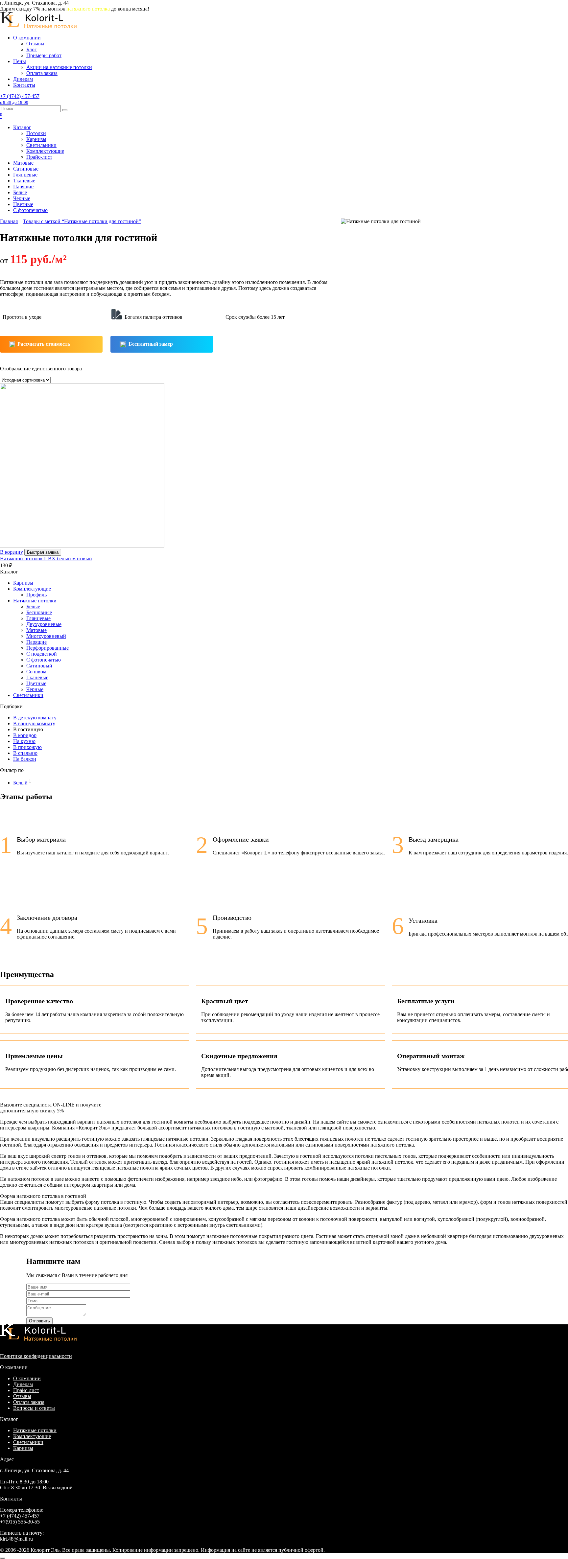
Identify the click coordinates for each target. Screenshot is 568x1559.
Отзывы (35, 43)
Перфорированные (47, 648)
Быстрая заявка (43, 552)
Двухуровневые (43, 624)
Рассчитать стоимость (43, 344)
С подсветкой (41, 654)
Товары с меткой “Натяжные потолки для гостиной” (82, 221)
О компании (27, 37)
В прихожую (27, 747)
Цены (19, 61)
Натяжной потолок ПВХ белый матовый (46, 558)
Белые (20, 192)
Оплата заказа (42, 73)
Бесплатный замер (151, 344)
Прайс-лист (39, 157)
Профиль (36, 594)
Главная (9, 221)
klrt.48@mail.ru (16, 1539)
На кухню (24, 741)
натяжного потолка (88, 9)
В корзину (11, 552)
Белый (20, 782)
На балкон (24, 759)
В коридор (24, 735)
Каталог (22, 127)
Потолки (36, 133)
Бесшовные (39, 612)
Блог (31, 49)
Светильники (41, 145)
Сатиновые (25, 169)
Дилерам (23, 79)
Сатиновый (39, 665)
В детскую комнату (35, 717)
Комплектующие (45, 151)
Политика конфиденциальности (36, 1356)
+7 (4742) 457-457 (19, 99)
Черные (21, 198)
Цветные (23, 204)
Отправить (39, 1320)
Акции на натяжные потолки (59, 67)
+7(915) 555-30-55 (20, 1521)
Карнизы (36, 139)
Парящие (23, 186)
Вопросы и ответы (34, 1408)
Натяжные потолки (35, 600)
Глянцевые (25, 174)
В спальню (25, 753)
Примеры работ (43, 55)
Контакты (24, 85)
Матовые (23, 163)
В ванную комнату (34, 723)
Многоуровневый (46, 636)
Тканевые (24, 180)
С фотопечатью (30, 210)
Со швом (36, 671)
